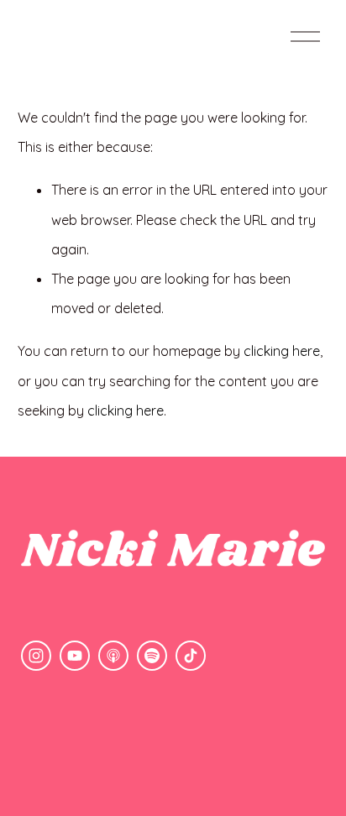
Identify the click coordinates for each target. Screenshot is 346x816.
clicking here (282, 351)
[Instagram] (36, 656)
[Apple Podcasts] (113, 656)
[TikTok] (191, 656)
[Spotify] (152, 656)
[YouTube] (75, 656)
